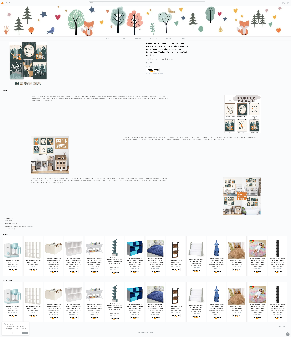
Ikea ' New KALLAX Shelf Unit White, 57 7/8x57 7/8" (33, 261)
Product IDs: (10, 229)
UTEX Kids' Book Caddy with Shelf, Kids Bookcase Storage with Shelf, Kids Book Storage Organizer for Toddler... (94, 261)
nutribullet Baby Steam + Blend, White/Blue (12, 261)
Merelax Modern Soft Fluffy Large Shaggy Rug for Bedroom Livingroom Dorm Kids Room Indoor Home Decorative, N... (155, 261)
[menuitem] (285, 3)
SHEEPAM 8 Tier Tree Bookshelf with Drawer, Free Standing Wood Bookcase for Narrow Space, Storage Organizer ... (114, 261)
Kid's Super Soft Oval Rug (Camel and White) (236, 261)
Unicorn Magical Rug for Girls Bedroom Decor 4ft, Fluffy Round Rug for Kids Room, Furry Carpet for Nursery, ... (257, 261)
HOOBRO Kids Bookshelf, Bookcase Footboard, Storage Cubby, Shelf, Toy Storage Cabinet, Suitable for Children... (74, 261)
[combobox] (147, 3)
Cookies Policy (12, 330)
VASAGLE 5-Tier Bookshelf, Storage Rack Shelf (176, 261)
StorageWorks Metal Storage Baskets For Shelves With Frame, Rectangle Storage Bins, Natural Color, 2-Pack (53, 261)
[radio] (147, 59)
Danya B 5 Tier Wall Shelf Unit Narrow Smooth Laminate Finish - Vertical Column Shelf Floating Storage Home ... (277, 261)
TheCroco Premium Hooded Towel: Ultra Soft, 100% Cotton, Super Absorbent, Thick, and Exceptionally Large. (216, 261)
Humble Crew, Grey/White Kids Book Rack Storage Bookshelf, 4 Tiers (196, 261)
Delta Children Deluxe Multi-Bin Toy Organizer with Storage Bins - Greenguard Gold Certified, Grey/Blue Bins (135, 261)
